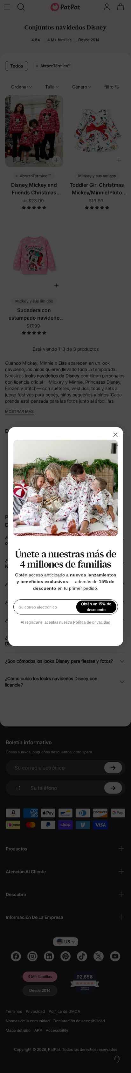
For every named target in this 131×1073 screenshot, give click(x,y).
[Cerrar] (115, 435)
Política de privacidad (91, 622)
